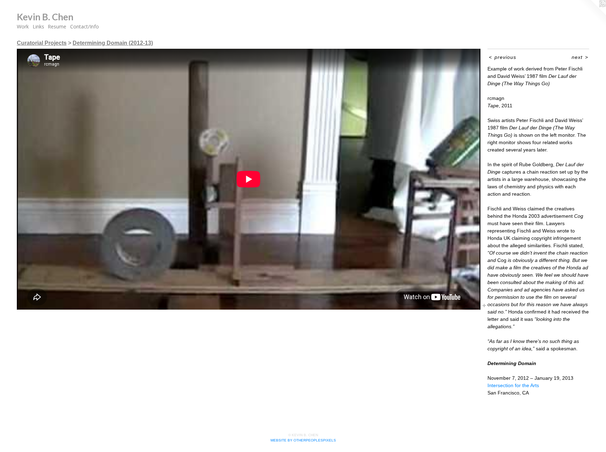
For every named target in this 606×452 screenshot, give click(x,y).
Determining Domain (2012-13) (113, 43)
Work (23, 26)
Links (38, 26)
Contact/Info (84, 26)
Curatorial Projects (42, 43)
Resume (57, 26)
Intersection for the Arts (513, 385)
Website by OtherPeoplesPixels (303, 440)
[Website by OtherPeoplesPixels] (592, 14)
